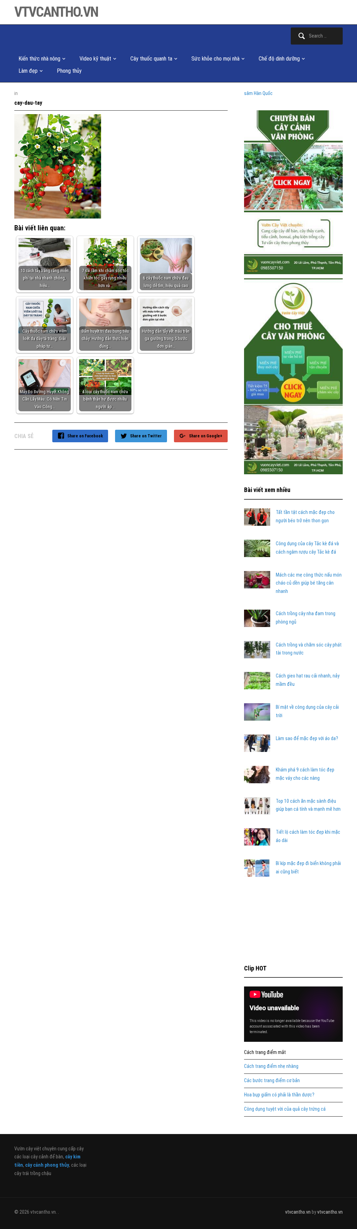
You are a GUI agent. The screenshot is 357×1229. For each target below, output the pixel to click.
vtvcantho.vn (56, 12)
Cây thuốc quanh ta (151, 58)
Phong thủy (69, 71)
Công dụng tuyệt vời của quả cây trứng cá (285, 1109)
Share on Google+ (205, 436)
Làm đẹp (28, 71)
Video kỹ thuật (95, 58)
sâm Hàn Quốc (258, 93)
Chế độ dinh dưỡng (279, 58)
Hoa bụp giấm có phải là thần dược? (279, 1094)
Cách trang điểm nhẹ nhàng (271, 1066)
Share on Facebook (85, 436)
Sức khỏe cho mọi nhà (215, 58)
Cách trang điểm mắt (265, 1052)
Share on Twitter (146, 436)
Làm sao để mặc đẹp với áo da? (307, 738)
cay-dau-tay (28, 103)
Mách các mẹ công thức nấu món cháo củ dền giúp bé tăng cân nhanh (309, 583)
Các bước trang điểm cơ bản (272, 1080)
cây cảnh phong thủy (47, 1165)
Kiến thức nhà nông (39, 58)
